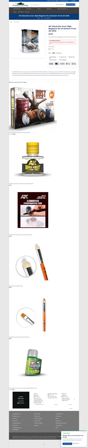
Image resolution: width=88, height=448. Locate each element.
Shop (42, 18)
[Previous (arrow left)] (10, 446)
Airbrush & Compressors (62, 8)
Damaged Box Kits (17, 413)
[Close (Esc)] (21, 441)
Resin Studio (15, 429)
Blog (57, 427)
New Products (20, 11)
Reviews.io (36, 425)
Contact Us (15, 418)
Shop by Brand (59, 425)
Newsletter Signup (16, 423)
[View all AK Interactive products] (53, 53)
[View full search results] (31, 3)
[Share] (17, 441)
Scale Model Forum (17, 427)
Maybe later (76, 443)
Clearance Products (38, 423)
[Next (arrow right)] (14, 446)
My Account (15, 420)
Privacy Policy (37, 416)
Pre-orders (27, 11)
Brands (15, 11)
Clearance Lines (16, 416)
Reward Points (37, 413)
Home (38, 18)
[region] (52, 399)
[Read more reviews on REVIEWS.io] (21, 403)
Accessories (28, 8)
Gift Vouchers (15, 425)
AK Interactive (59, 52)
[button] (31, 399)
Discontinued (48, 18)
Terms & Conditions (38, 418)
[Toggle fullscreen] (14, 441)
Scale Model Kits (17, 8)
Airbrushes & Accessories (61, 423)
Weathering (49, 8)
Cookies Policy (37, 420)
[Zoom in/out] (10, 441)
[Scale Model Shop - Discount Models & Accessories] (20, 4)
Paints (39, 8)
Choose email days (67, 443)
